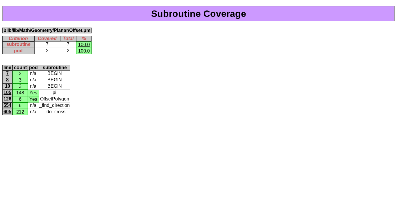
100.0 (84, 44)
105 (7, 92)
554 (7, 105)
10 (7, 86)
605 (7, 111)
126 (7, 98)
